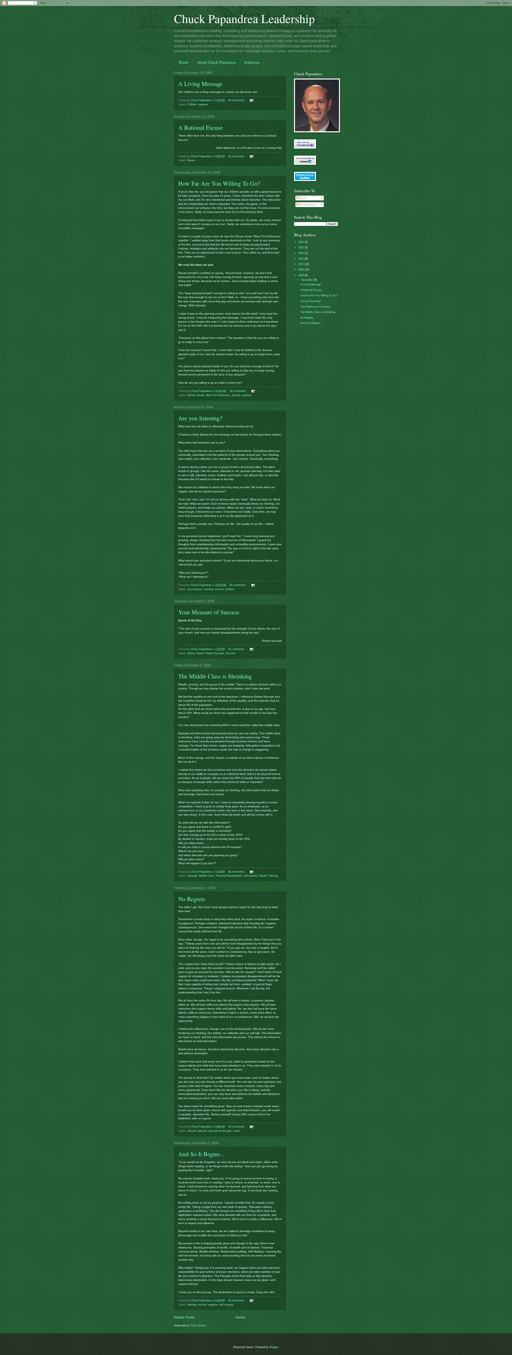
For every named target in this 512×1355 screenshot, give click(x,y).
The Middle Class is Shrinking (215, 676)
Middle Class (206, 875)
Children (192, 104)
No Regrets (191, 899)
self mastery (250, 875)
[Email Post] (251, 100)
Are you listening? (200, 418)
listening (208, 589)
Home (184, 62)
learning (191, 1304)
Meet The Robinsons (218, 395)
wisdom (229, 589)
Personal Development (229, 875)
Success (231, 653)
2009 (301, 269)
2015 (301, 247)
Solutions (252, 62)
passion (236, 395)
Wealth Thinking (268, 875)
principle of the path (220, 1130)
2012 (301, 264)
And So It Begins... (201, 1154)
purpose (203, 104)
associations (194, 589)
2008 (301, 275)
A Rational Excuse (200, 127)
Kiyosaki (192, 875)
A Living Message (200, 83)
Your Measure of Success (208, 612)
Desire (191, 653)
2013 (301, 258)
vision (236, 1130)
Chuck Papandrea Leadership (244, 18)
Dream (191, 160)
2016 (301, 241)
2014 (301, 253)
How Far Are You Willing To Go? (219, 183)
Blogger (274, 1347)
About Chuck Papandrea (216, 62)
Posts (302, 197)
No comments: (237, 100)
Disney (191, 395)
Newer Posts (184, 1317)
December (307, 279)
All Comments (307, 204)
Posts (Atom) (198, 1325)
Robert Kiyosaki (215, 653)
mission (219, 589)
